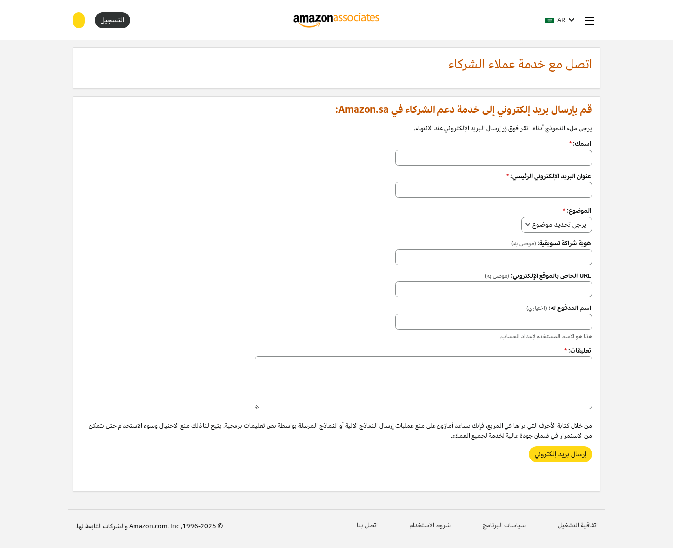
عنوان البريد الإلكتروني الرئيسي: (548, 176)
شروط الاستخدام (430, 525)
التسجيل (112, 20)
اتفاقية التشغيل (578, 525)
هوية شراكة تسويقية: (551, 243)
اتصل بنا (367, 525)
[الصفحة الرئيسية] (337, 20)
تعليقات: (577, 351)
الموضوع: (577, 211)
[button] (560, 20)
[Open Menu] (587, 20)
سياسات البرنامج (504, 525)
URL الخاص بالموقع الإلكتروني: (538, 276)
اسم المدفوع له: (558, 308)
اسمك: (580, 144)
